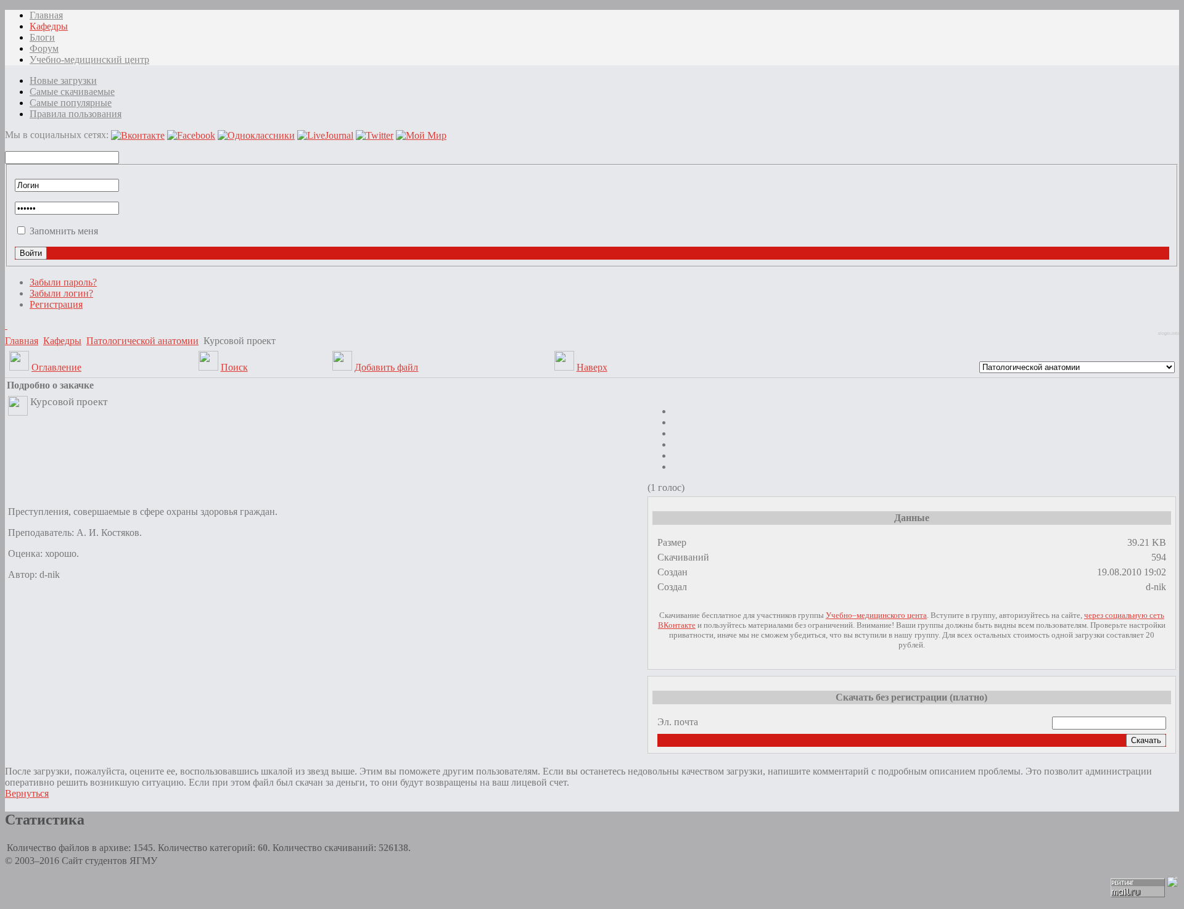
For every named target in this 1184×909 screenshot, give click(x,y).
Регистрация (56, 304)
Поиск (234, 367)
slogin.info (1168, 333)
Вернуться (27, 793)
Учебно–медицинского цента (876, 615)
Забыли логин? (61, 293)
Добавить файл (386, 367)
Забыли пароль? (63, 282)
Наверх (592, 367)
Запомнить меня (64, 231)
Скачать (1146, 740)
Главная (21, 340)
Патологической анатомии (142, 340)
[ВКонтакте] (6, 325)
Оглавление (56, 367)
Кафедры (62, 340)
